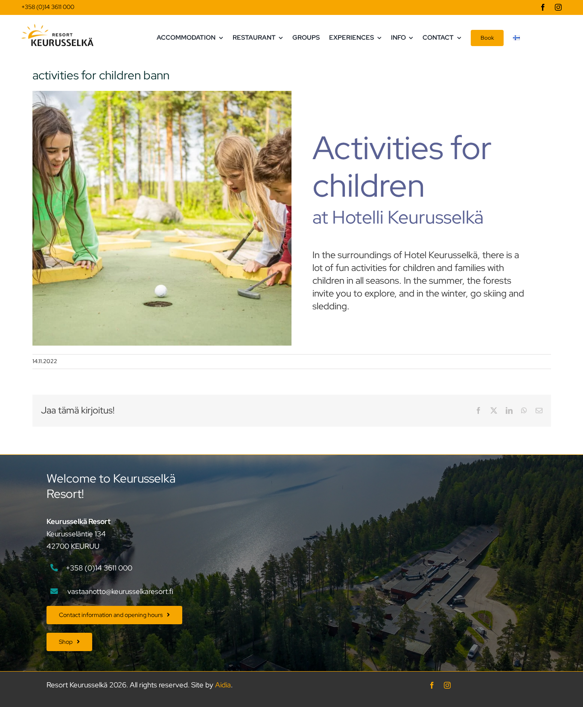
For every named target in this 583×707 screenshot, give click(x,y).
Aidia (223, 685)
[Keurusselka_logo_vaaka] (57, 27)
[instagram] (558, 7)
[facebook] (542, 7)
